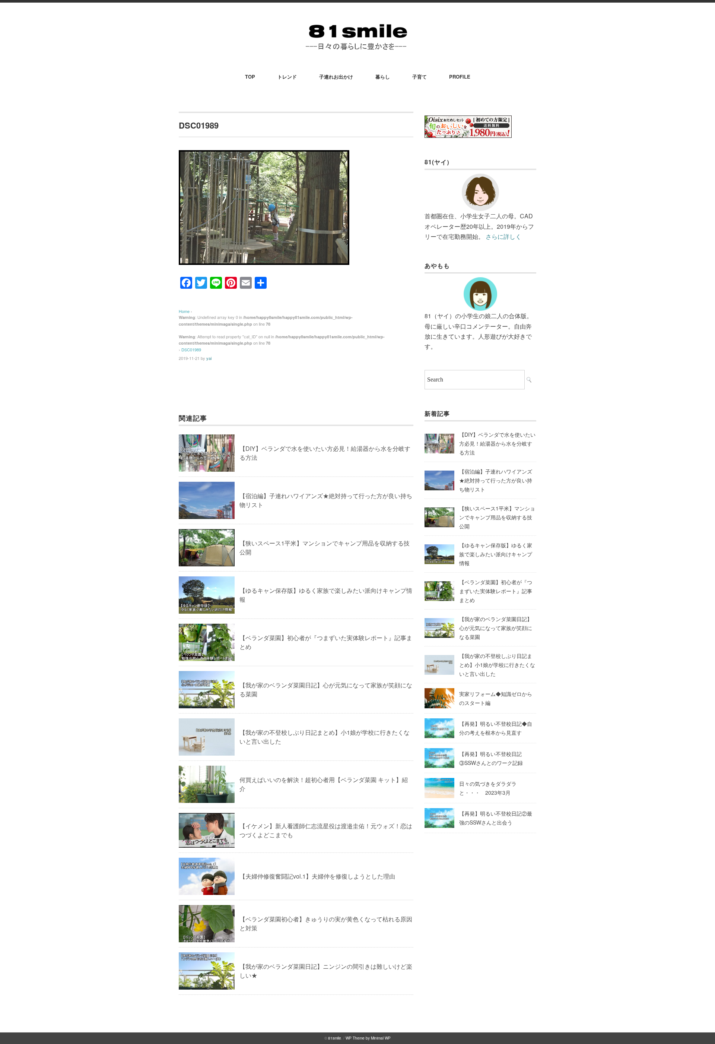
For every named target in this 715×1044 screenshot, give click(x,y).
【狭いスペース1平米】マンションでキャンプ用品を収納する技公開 (497, 517)
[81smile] (357, 23)
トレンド (287, 76)
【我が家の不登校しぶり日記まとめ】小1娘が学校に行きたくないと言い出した (497, 664)
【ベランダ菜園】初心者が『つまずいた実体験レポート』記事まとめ (495, 591)
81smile (334, 1038)
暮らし (382, 76)
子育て (419, 76)
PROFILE (459, 76)
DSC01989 (191, 349)
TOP (250, 76)
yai (209, 358)
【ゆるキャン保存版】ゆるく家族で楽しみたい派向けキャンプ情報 (495, 554)
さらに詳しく (503, 236)
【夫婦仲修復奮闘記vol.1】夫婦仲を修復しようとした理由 (317, 876)
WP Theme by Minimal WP (368, 1038)
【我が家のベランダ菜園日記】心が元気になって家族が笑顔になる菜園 (495, 627)
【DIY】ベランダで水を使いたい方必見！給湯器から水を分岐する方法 (497, 443)
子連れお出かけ (336, 76)
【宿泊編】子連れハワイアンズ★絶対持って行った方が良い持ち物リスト (495, 480)
